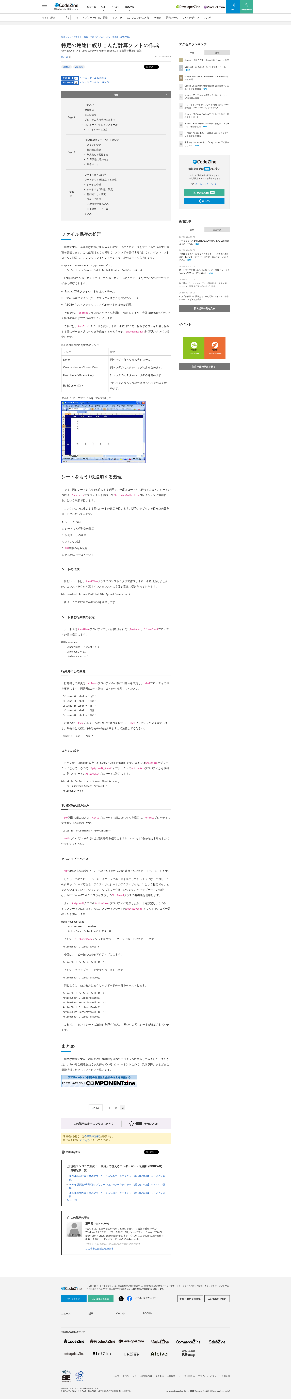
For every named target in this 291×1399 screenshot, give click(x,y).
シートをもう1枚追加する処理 (101, 179)
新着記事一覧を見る (204, 308)
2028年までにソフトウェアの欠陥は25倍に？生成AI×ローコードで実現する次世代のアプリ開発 (204, 285)
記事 (103, 6)
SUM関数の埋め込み (98, 159)
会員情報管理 (146, 1375)
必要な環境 (90, 114)
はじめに (89, 105)
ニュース (91, 6)
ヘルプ (116, 1375)
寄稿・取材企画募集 (190, 1298)
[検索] (67, 17)
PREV (96, 1107)
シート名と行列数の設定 (100, 189)
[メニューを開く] (44, 6)
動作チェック (94, 164)
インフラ (117, 17)
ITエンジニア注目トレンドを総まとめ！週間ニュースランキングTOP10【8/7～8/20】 (204, 271)
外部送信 (226, 1375)
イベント (115, 6)
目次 (116, 94)
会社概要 (171, 1375)
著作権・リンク (130, 1375)
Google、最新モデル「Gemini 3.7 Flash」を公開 (207, 59)
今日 (192, 52)
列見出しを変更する (97, 154)
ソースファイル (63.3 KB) (93, 77)
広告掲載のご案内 (217, 1298)
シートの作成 (94, 184)
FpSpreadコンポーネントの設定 (102, 139)
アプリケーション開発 (95, 17)
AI (77, 17)
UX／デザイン (191, 17)
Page (71, 117)
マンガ (207, 17)
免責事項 (160, 1375)
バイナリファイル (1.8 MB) (94, 82)
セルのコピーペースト (98, 208)
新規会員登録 (205, 192)
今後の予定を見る (206, 366)
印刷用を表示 (73, 1152)
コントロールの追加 (97, 129)
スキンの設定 (94, 199)
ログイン (85, 1140)
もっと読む (72, 1200)
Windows (79, 66)
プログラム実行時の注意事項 (100, 119)
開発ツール (172, 17)
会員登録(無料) (92, 1136)
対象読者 (89, 109)
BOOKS (129, 6)
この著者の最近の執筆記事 (99, 1248)
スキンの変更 (94, 144)
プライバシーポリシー (208, 1375)
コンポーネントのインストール (101, 124)
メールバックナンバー (206, 184)
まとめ (88, 213)
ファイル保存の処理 (95, 174)
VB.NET (66, 66)
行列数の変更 (94, 149)
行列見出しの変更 (96, 194)
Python (157, 17)
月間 (217, 52)
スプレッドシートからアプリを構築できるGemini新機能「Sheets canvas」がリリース (207, 106)
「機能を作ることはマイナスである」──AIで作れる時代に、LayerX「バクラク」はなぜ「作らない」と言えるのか (204, 256)
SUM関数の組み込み (98, 204)
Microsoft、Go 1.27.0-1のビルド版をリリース (205, 66)
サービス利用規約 (187, 1375)
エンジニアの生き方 (137, 17)
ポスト (152, 66)
